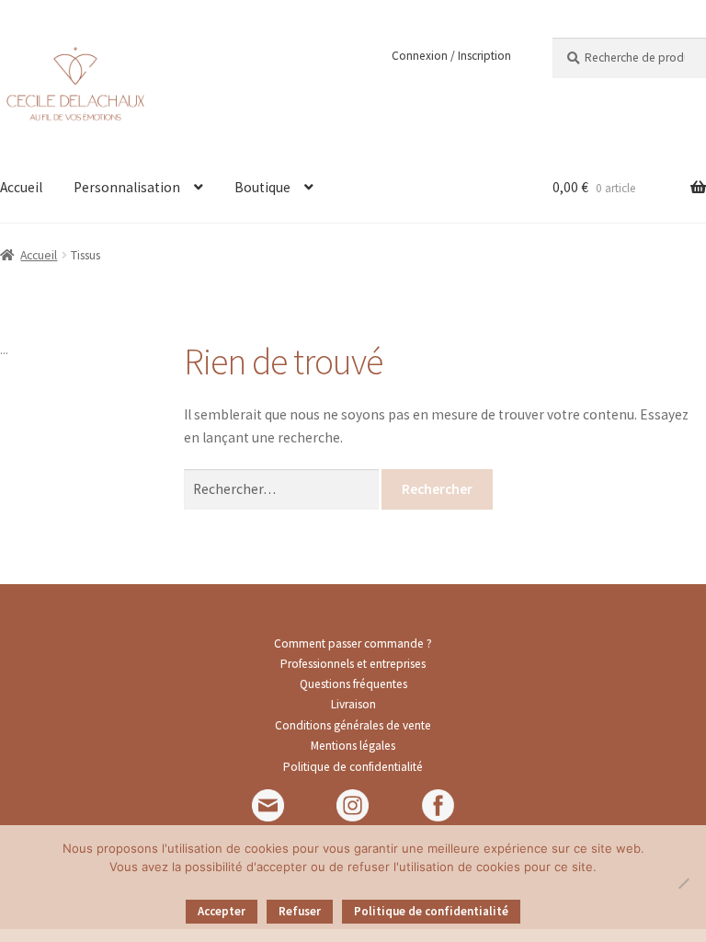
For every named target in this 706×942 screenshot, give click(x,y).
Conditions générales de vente (353, 725)
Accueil (38, 255)
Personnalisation (127, 187)
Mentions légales (353, 745)
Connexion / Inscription (451, 55)
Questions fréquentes (353, 684)
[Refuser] (683, 883)
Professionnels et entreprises (353, 664)
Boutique (262, 187)
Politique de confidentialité (353, 767)
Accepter (221, 911)
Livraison (353, 704)
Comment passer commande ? (353, 643)
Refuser (300, 911)
